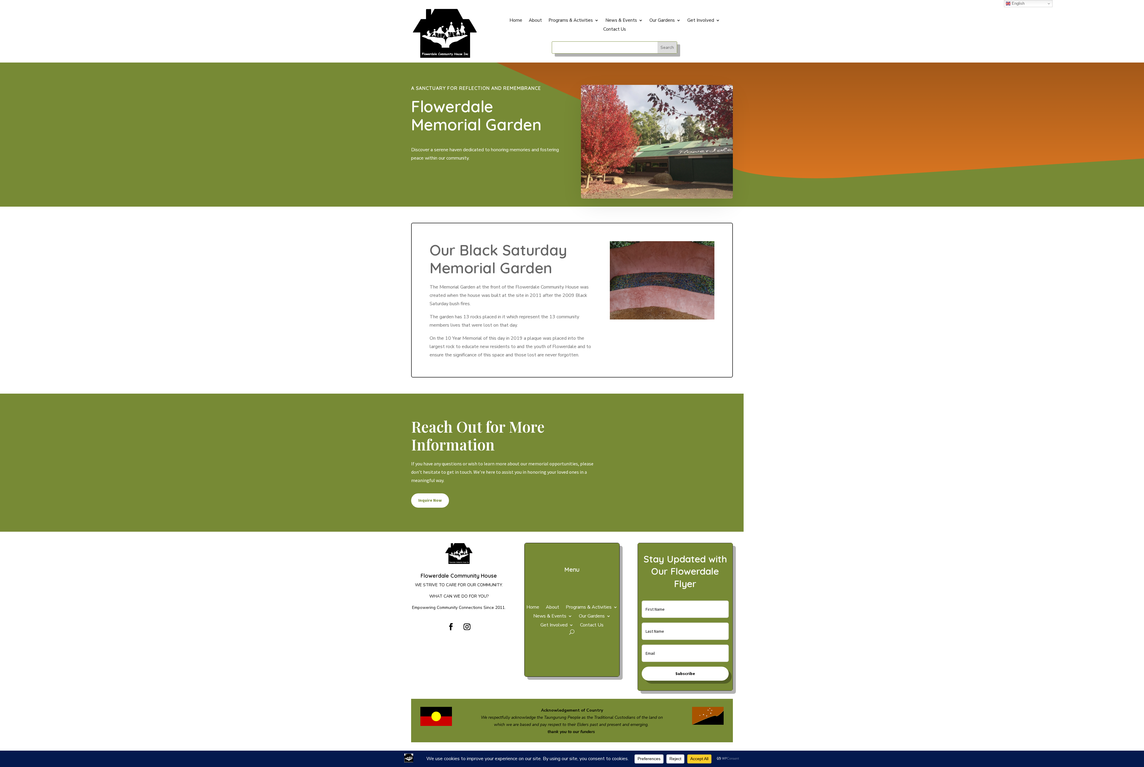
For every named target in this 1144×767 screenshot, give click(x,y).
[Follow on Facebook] (451, 627)
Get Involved (700, 20)
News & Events (621, 20)
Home (515, 20)
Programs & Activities (570, 20)
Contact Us (614, 29)
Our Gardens (662, 20)
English (1018, 3)
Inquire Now (430, 500)
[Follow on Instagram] (467, 627)
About (535, 20)
